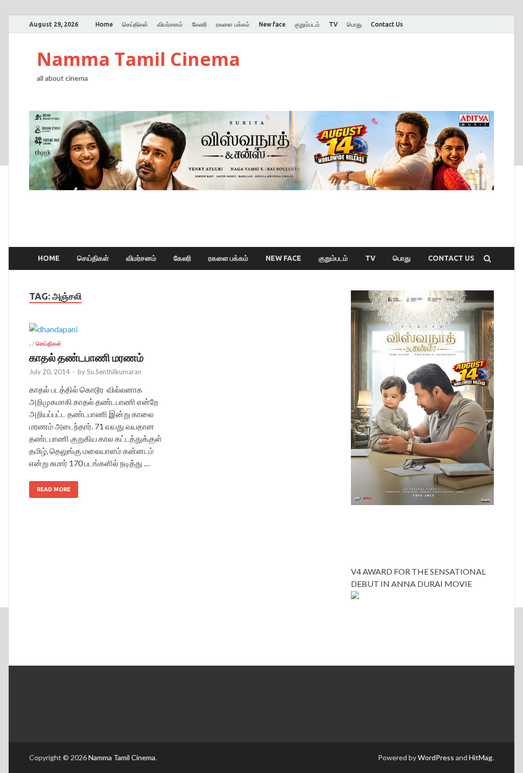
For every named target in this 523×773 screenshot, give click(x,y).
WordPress (436, 757)
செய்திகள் (135, 24)
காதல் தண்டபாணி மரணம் (86, 357)
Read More (53, 489)
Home (104, 24)
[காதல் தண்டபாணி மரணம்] (101, 331)
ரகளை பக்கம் (233, 24)
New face (272, 24)
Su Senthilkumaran (114, 372)
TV (333, 24)
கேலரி (199, 24)
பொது (354, 24)
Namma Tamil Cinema (138, 59)
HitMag (480, 757)
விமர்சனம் (170, 24)
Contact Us (387, 24)
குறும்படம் (307, 24)
